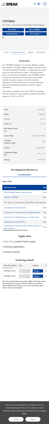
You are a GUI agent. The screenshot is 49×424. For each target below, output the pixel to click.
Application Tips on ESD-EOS (14, 222)
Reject (33, 419)
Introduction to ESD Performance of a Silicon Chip (21, 217)
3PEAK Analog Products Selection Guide (18, 192)
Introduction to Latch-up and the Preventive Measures (22, 212)
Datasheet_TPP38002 (11, 197)
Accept (16, 419)
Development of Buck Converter (15, 208)
